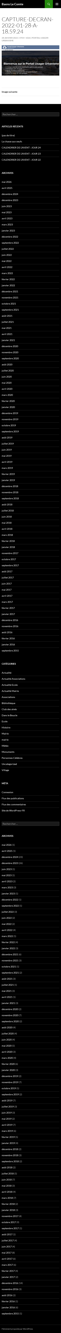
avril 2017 (7, 595)
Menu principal (57, 4)
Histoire (6, 727)
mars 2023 (7, 224)
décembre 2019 (10, 413)
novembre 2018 (10, 492)
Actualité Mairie (10, 690)
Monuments (8, 751)
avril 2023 (7, 218)
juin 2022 (7, 254)
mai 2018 (7, 522)
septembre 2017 (10, 565)
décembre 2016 (10, 620)
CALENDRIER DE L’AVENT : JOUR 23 (21, 153)
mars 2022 (7, 273)
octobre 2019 (9, 425)
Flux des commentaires (14, 804)
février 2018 (8, 541)
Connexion (7, 792)
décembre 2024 (10, 194)
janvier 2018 (8, 547)
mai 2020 (7, 382)
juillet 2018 (8, 510)
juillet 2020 (8, 370)
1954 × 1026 (24, 38)
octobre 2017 (9, 559)
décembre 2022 (10, 236)
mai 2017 (7, 589)
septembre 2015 (10, 650)
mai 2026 (7, 181)
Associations (8, 697)
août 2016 (7, 632)
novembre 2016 (10, 626)
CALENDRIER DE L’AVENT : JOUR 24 (21, 147)
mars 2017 (7, 601)
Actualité (6, 672)
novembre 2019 (10, 419)
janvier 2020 (8, 407)
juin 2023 (7, 206)
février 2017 (8, 607)
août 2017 (7, 571)
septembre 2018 (10, 498)
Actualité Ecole (10, 684)
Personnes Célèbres (12, 757)
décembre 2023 (10, 200)
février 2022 (8, 279)
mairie (5, 739)
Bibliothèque (8, 703)
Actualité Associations (13, 678)
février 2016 (8, 638)
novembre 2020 (10, 352)
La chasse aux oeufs (12, 141)
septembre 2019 (10, 431)
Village (5, 770)
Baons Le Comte (12, 4)
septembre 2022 (10, 242)
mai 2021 (7, 327)
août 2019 (7, 437)
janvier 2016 (8, 644)
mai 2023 (7, 212)
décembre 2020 (10, 346)
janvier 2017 (8, 614)
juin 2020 (7, 376)
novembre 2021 (10, 297)
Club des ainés (9, 709)
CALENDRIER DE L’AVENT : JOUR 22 (21, 159)
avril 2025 (7, 187)
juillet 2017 (8, 577)
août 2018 (7, 504)
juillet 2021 (8, 321)
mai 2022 (7, 261)
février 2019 (8, 474)
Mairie (5, 733)
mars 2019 (7, 467)
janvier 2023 (8, 230)
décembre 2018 (10, 486)
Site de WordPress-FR (13, 810)
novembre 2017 (10, 553)
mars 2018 (7, 534)
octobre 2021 (9, 303)
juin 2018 (7, 516)
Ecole (4, 721)
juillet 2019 (8, 443)
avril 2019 (7, 461)
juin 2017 (7, 583)
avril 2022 (7, 267)
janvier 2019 (8, 480)
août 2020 (7, 364)
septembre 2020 (10, 358)
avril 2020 (7, 388)
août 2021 (7, 315)
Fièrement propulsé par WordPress (17, 1329)
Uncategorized (9, 764)
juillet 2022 (8, 248)
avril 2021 (7, 334)
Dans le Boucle (9, 715)
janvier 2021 (8, 340)
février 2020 (8, 401)
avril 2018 (7, 528)
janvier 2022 (8, 285)
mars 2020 (7, 394)
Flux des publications (13, 798)
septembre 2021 (10, 309)
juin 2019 (7, 449)
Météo (5, 745)
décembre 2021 (10, 291)
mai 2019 (7, 455)
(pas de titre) (8, 135)
